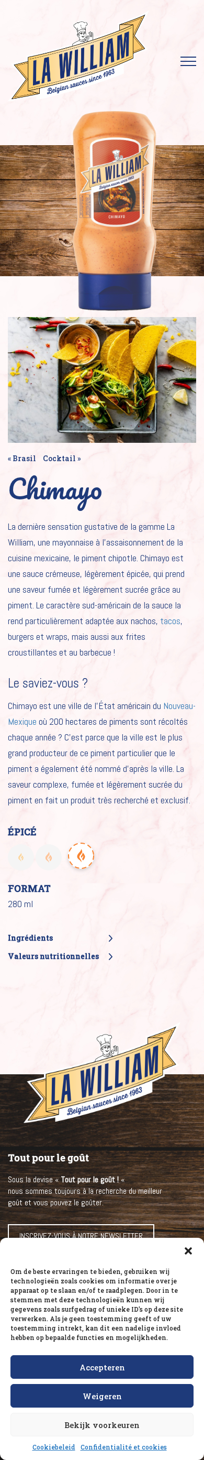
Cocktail (59, 458)
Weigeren (102, 1396)
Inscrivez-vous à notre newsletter (81, 1235)
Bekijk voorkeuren (102, 1425)
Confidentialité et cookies (124, 1447)
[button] (188, 1251)
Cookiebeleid (53, 1447)
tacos (170, 621)
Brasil (24, 458)
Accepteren (102, 1367)
